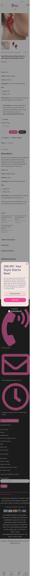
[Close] (27, 264)
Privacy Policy (10, 288)
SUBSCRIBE (14, 300)
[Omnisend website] (15, 310)
